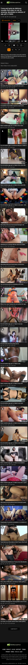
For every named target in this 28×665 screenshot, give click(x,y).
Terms (24, 649)
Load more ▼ (14, 629)
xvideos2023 (7, 20)
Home (4, 649)
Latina (14, 20)
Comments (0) (16, 49)
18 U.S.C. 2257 (18, 651)
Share (12, 49)
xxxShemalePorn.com (12, 663)
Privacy (8, 651)
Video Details (8, 49)
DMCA (12, 651)
